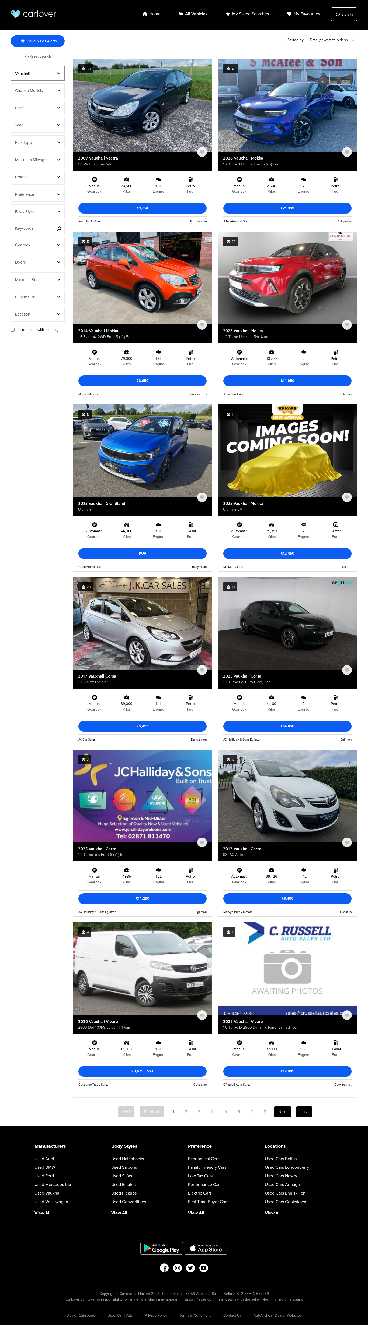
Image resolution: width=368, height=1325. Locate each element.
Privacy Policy (156, 1315)
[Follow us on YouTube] (204, 1269)
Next (282, 1111)
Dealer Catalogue (81, 1315)
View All (42, 1213)
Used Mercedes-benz (54, 1184)
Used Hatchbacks (127, 1158)
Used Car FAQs (120, 1315)
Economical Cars (203, 1158)
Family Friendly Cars (207, 1167)
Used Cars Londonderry (287, 1167)
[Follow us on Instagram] (177, 1269)
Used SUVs (121, 1176)
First (126, 1111)
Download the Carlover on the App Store (206, 1248)
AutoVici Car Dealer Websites (277, 1315)
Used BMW (44, 1167)
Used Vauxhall (47, 1193)
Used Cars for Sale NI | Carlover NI (34, 14)
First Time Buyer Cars (208, 1201)
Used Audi (44, 1158)
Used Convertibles (128, 1201)
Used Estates (123, 1184)
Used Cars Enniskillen (285, 1193)
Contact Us (232, 1315)
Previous (152, 1111)
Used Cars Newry (281, 1176)
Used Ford (44, 1176)
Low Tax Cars (200, 1176)
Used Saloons (124, 1167)
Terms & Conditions (195, 1315)
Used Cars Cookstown (285, 1201)
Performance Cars (204, 1184)
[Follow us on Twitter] (191, 1269)
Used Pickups (124, 1193)
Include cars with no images (39, 329)
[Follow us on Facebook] (164, 1269)
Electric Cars (199, 1193)
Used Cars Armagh (282, 1184)
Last (304, 1111)
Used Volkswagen (51, 1201)
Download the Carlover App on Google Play (161, 1248)
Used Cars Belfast (281, 1158)
